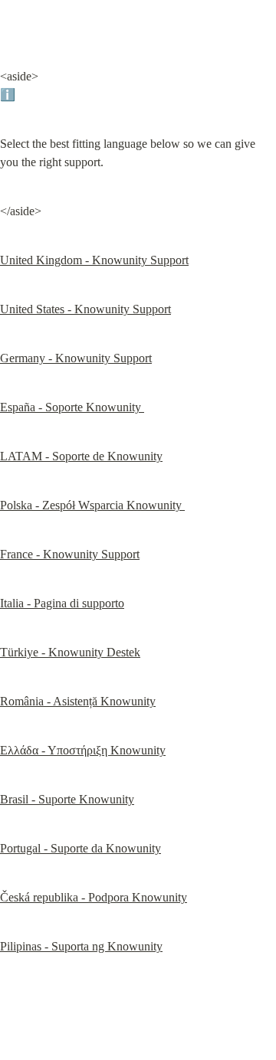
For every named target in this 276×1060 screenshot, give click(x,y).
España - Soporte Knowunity (72, 407)
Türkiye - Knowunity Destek (70, 652)
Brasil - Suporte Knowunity (67, 799)
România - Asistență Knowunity (78, 701)
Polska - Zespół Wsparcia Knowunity (92, 505)
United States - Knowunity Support (85, 309)
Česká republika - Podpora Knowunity (93, 897)
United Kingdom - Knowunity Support (94, 260)
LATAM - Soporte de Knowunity (81, 456)
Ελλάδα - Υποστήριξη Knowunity (83, 750)
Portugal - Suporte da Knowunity (80, 848)
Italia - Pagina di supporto (62, 603)
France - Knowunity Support (70, 554)
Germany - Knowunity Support (76, 358)
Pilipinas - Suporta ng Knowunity (81, 946)
